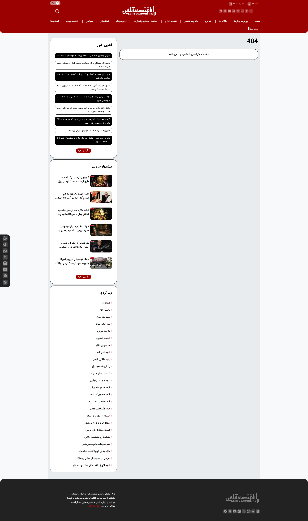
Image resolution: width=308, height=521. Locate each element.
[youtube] (229, 11)
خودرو (208, 21)
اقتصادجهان (72, 21)
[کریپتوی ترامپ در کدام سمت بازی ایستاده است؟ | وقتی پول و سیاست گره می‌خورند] (101, 181)
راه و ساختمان (191, 21)
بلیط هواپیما (104, 317)
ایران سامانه (94, 506)
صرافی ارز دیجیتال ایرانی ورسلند (94, 458)
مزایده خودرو (104, 331)
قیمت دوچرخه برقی (100, 388)
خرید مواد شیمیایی (100, 380)
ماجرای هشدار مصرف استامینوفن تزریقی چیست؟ (89, 130)
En (253, 3)
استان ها (54, 21)
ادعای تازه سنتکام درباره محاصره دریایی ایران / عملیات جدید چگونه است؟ (83, 65)
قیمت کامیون (103, 338)
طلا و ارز (223, 21)
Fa (256, 3)
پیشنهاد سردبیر (102, 166)
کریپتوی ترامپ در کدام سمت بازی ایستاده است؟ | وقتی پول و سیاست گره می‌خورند (72, 180)
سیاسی (89, 21)
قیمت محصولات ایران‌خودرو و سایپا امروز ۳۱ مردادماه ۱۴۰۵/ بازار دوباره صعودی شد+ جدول (83, 121)
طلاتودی (106, 303)
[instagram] (233, 11)
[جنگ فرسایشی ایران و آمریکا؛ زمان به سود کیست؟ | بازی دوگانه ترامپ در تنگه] (101, 263)
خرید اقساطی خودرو (100, 409)
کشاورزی (104, 21)
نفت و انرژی (171, 21)
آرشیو (85, 151)
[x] (5, 257)
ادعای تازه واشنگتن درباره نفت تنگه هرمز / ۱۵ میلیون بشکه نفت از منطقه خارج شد (83, 87)
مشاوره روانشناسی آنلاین (97, 437)
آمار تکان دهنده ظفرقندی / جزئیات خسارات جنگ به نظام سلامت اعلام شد (83, 76)
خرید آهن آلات (103, 352)
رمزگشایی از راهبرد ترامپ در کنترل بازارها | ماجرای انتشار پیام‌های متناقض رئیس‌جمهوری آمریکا (73, 245)
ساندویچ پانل (103, 345)
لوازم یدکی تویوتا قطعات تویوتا (95, 451)
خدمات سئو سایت (101, 373)
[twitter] (238, 11)
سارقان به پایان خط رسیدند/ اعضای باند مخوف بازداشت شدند (83, 55)
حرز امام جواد (103, 324)
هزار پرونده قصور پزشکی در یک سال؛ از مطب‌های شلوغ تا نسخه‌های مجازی (83, 140)
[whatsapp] (242, 11)
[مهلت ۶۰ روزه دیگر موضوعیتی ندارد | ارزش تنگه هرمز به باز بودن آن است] (101, 230)
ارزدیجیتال (121, 21)
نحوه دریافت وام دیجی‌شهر (96, 444)
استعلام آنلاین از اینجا (99, 416)
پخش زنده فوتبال (101, 366)
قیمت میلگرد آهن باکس (98, 430)
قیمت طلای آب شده (100, 395)
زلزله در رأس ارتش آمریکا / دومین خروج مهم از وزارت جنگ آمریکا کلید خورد (83, 98)
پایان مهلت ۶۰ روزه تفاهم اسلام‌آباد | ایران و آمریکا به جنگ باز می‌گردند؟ (73, 196)
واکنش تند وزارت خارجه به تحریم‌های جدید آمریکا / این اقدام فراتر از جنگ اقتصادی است (83, 110)
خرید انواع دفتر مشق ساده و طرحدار (92, 465)
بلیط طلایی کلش (102, 359)
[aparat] (251, 11)
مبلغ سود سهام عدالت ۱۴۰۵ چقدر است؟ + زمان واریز (235, 29)
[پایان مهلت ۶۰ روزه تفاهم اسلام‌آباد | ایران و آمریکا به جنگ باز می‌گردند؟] (101, 197)
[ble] (220, 11)
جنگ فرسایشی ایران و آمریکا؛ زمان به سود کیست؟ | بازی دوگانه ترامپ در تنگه (72, 261)
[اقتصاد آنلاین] (139, 11)
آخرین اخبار (104, 45)
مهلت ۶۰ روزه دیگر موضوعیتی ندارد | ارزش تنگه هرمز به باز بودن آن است (72, 229)
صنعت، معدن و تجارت (145, 21)
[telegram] (246, 11)
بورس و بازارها (241, 21)
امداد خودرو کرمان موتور (98, 423)
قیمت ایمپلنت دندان (100, 402)
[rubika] (225, 11)
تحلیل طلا (105, 310)
